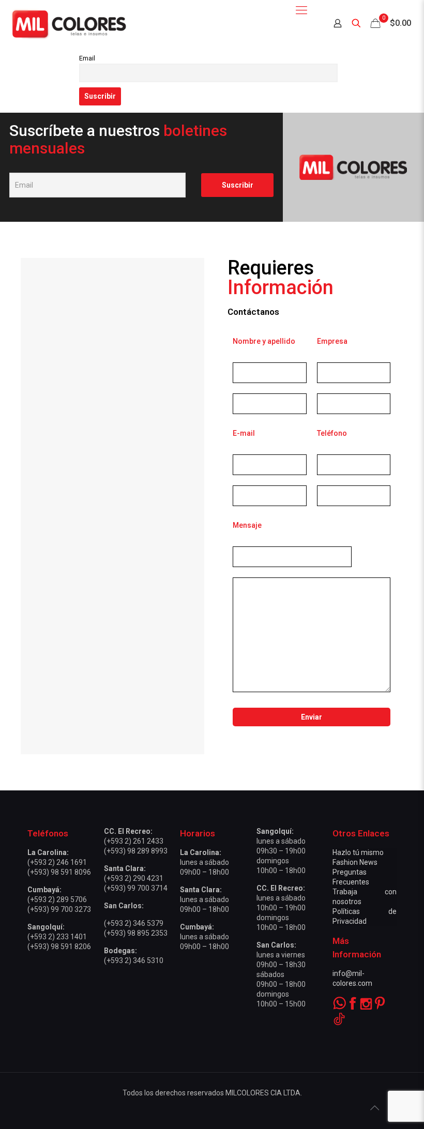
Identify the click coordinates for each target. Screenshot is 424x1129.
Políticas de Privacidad (364, 916)
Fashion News (354, 862)
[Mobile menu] (301, 10)
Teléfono (332, 433)
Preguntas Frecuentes (350, 877)
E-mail (244, 433)
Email (87, 58)
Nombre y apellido (264, 341)
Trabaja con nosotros (364, 897)
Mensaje (247, 525)
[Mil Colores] (68, 23)
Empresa (332, 341)
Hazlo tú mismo (358, 852)
